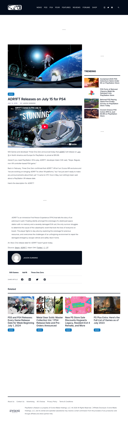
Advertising (30, 401)
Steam (17, 248)
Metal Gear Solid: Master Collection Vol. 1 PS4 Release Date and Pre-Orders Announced (49, 321)
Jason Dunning (29, 103)
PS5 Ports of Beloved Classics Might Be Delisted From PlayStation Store (109, 92)
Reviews (76, 7)
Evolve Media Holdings (59, 408)
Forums (86, 7)
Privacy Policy (52, 401)
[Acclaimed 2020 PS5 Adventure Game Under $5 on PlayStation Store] (91, 82)
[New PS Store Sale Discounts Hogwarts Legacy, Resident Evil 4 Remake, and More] (78, 305)
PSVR (57, 7)
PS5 (45, 7)
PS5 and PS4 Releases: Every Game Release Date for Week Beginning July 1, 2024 (21, 321)
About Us (11, 401)
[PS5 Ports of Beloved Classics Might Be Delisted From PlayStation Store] (91, 93)
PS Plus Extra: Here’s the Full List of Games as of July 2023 (107, 320)
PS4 (51, 7)
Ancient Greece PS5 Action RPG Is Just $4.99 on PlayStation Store (108, 113)
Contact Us (20, 401)
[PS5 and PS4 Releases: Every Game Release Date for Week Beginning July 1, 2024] (21, 305)
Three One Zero (37, 272)
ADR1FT (62, 152)
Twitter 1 (40, 248)
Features (66, 7)
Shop (94, 7)
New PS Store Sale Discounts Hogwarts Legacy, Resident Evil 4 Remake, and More (77, 321)
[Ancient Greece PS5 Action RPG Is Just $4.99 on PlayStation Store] (91, 113)
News (39, 7)
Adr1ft (24, 272)
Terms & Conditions (66, 401)
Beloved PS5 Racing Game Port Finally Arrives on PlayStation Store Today (109, 103)
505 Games (14, 272)
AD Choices (41, 401)
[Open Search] (118, 7)
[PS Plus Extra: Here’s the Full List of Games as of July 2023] (107, 305)
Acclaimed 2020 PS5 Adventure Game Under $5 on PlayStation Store (109, 81)
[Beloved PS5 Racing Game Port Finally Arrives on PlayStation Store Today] (91, 103)
